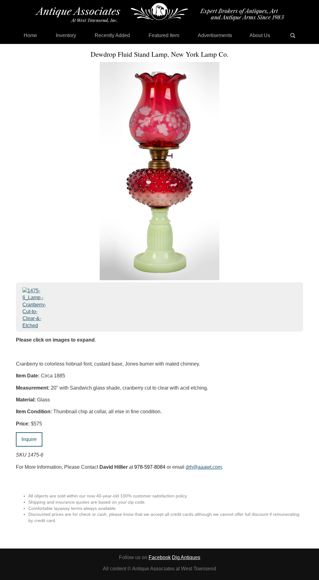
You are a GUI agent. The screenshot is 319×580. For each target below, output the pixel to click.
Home (30, 35)
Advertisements (215, 35)
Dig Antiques (186, 557)
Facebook (160, 557)
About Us (260, 35)
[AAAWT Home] (159, 12)
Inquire (29, 439)
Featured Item (164, 35)
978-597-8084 (149, 467)
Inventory (66, 35)
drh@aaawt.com (204, 467)
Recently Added (112, 35)
